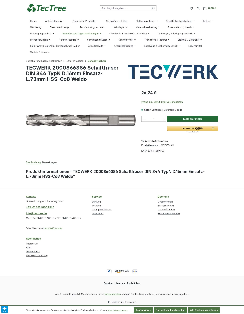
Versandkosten (113, 294)
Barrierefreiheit (166, 205)
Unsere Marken (166, 209)
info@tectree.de (36, 213)
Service (97, 196)
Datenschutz (33, 251)
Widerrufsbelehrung (37, 255)
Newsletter (98, 213)
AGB (28, 247)
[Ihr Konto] (198, 8)
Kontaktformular (53, 228)
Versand (96, 205)
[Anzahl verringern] (144, 119)
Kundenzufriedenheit (169, 213)
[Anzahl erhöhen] (163, 119)
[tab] (33, 162)
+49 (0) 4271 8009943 (40, 207)
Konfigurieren (143, 310)
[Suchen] (153, 8)
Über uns (163, 196)
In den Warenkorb (192, 118)
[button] (192, 129)
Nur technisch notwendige (170, 310)
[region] (81, 120)
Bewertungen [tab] (49, 162)
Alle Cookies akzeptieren (204, 310)
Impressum (32, 243)
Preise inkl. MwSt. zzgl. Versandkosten (162, 101)
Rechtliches (33, 238)
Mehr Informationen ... (118, 310)
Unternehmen (165, 201)
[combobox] (125, 8)
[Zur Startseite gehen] (47, 7)
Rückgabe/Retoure (102, 209)
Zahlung (96, 201)
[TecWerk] (173, 72)
